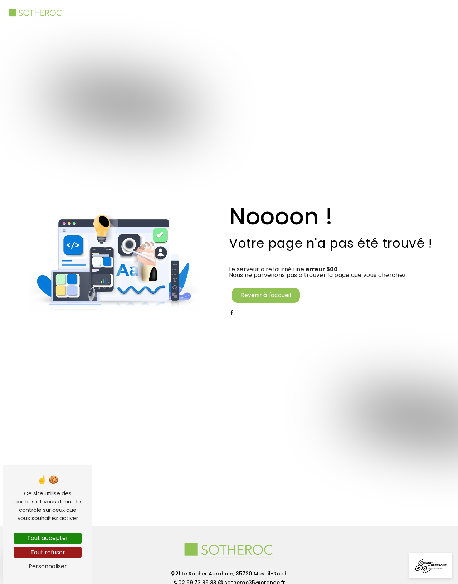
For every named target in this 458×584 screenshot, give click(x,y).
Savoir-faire (364, 13)
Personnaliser (48, 566)
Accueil (171, 13)
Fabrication (295, 13)
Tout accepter (47, 538)
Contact (423, 13)
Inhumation (208, 13)
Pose (329, 13)
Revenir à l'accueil (266, 295)
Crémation (251, 13)
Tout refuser (47, 552)
